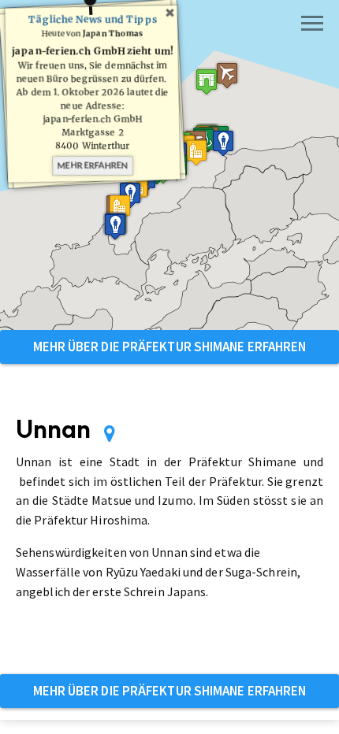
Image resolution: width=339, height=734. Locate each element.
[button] (206, 81)
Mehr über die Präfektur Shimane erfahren (170, 346)
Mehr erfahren (93, 165)
